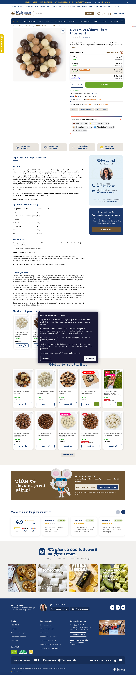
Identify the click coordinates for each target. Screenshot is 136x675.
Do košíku (104, 84)
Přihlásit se (106, 229)
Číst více (73, 48)
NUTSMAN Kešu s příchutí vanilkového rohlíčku (113, 434)
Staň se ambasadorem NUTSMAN (75, 6)
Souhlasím (89, 358)
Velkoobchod (93, 6)
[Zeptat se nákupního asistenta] (120, 119)
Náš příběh (15, 625)
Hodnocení (101, 109)
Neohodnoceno (86, 37)
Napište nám (44, 6)
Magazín (14, 629)
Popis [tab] (15, 158)
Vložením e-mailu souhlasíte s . (95, 493)
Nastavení (46, 358)
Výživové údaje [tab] (27, 158)
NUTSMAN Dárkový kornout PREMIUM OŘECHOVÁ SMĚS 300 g (112, 393)
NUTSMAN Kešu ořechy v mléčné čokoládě (90, 434)
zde (79, 353)
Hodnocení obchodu (19, 637)
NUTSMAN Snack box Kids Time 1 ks (88, 392)
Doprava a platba (32, 6)
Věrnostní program (47, 629)
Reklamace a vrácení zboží (50, 644)
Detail (21, 404)
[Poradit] (31, 371)
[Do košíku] (96, 404)
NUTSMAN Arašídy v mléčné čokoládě (44, 434)
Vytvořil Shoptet (17, 671)
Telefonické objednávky (83, 147)
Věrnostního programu (88, 96)
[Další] (123, 512)
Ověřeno (61, 520)
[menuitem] (15, 21)
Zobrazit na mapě (78, 634)
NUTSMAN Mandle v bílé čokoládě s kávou (45, 392)
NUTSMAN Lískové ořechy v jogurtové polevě (21, 334)
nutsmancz (118, 607)
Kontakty (54, 6)
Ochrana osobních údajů (49, 648)
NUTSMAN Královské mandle (21, 392)
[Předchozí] (118, 512)
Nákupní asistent (90, 119)
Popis (74, 109)
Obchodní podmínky (17, 6)
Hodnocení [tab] (41, 158)
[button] (80, 123)
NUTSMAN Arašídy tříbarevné (65, 392)
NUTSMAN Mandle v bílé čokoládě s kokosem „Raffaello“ (67, 435)
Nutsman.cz (112, 607)
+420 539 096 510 (60, 609)
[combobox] (64, 13)
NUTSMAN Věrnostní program (110, 6)
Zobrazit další (68, 455)
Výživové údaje (87, 109)
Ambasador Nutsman (48, 637)
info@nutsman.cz (81, 609)
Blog (60, 6)
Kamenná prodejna (18, 633)
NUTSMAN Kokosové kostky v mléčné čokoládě (21, 435)
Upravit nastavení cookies (57, 668)
